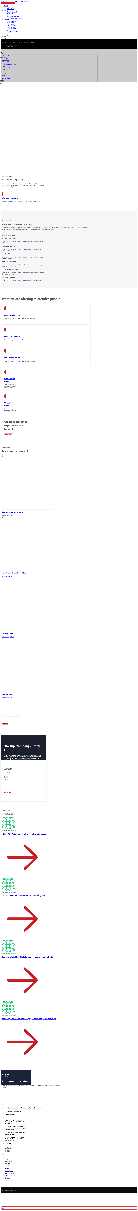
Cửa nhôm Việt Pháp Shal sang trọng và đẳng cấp (23, 895)
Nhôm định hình (7, 634)
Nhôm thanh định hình (8, 637)
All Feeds (37, 1085)
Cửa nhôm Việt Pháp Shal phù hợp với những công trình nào (27, 957)
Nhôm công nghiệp (7, 515)
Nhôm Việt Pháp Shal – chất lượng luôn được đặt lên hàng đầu (29, 1018)
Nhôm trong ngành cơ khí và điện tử (14, 573)
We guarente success (12, 358)
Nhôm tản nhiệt (7, 694)
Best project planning (12, 336)
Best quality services (12, 315)
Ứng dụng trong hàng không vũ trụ (13, 512)
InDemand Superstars (10, 198)
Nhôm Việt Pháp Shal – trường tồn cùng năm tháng (24, 834)
